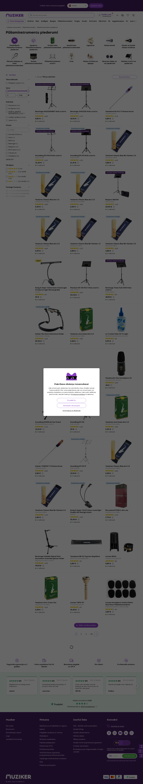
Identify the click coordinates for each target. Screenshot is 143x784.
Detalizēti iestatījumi (71, 405)
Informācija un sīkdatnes (72, 411)
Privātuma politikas (78, 394)
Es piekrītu (71, 400)
